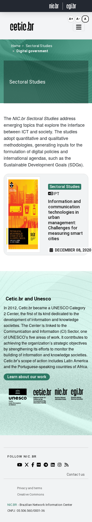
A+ (71, 19)
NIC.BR (12, 505)
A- (78, 19)
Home (16, 46)
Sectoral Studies (39, 46)
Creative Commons (30, 494)
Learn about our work (26, 376)
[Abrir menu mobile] (79, 27)
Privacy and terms (29, 488)
